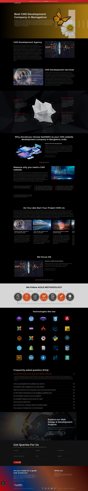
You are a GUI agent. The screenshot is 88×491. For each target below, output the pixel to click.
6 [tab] (48, 162)
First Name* (15, 450)
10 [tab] (50, 280)
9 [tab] (49, 280)
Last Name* (37, 450)
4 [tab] (44, 162)
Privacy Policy (65, 488)
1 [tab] (40, 162)
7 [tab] (45, 280)
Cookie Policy (72, 488)
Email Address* (60, 450)
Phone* (37, 456)
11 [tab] (52, 280)
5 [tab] (46, 162)
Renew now (46, 1)
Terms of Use (59, 488)
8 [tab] (47, 280)
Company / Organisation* (18, 456)
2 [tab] (41, 162)
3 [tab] (43, 162)
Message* (59, 456)
